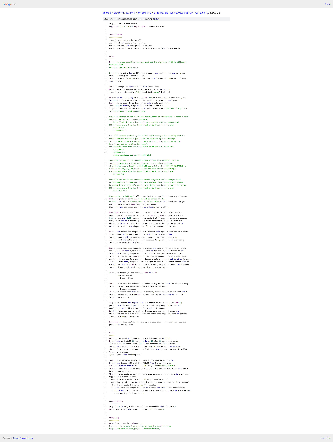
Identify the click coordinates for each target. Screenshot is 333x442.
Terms (30, 438)
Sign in (327, 4)
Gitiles (15, 438)
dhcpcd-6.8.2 (144, 12)
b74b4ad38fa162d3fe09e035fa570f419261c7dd (179, 12)
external (130, 12)
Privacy (23, 438)
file (156, 19)
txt (322, 438)
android (107, 12)
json (328, 438)
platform (119, 12)
